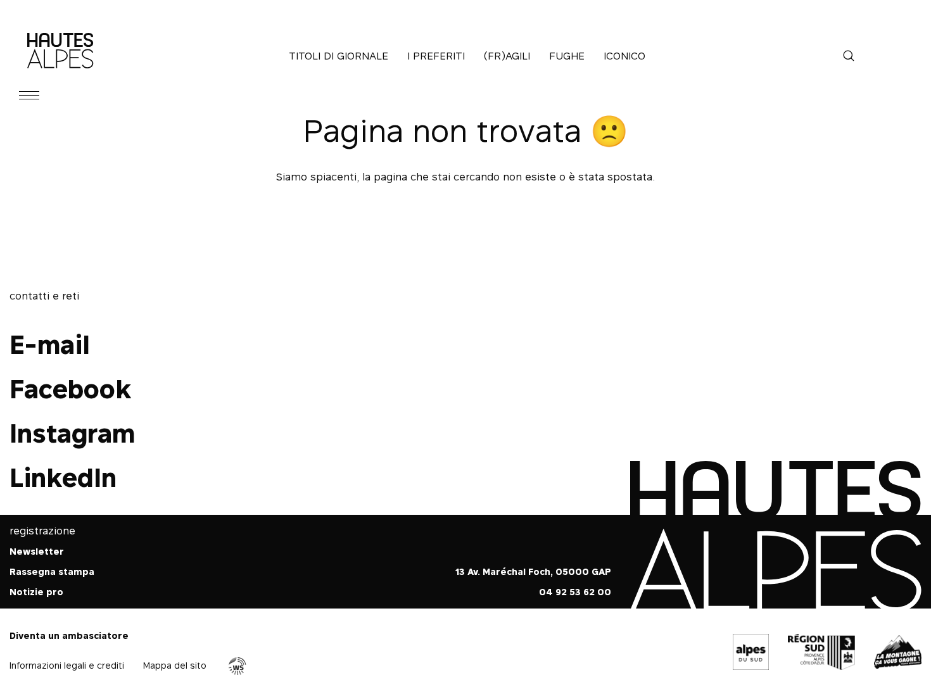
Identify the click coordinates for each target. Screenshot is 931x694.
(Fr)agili (507, 55)
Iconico (624, 55)
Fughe (567, 55)
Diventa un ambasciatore (69, 635)
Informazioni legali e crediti (67, 665)
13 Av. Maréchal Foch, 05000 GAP (533, 571)
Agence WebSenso (237, 666)
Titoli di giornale (338, 55)
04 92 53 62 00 (575, 591)
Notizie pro (36, 591)
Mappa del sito (174, 665)
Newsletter (37, 551)
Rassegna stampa (52, 571)
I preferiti (436, 55)
